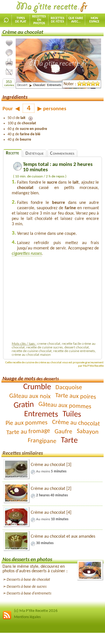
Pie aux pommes (26, 423)
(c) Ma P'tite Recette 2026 (36, 611)
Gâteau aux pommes (65, 405)
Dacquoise (68, 387)
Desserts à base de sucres (26, 587)
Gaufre (63, 432)
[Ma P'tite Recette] (53, 7)
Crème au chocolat (76, 423)
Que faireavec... (75, 20)
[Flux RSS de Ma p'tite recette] (7, 618)
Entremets (41, 414)
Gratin (23, 404)
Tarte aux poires (75, 396)
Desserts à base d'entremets (29, 593)
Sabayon (88, 432)
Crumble (37, 387)
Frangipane (41, 441)
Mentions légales (27, 617)
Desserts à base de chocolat (28, 580)
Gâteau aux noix (29, 396)
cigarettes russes (27, 253)
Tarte (69, 440)
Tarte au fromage (28, 431)
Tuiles (71, 414)
